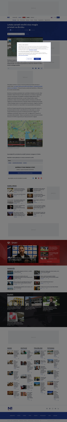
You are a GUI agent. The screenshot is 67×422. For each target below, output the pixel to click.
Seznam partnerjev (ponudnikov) (23, 55)
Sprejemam (37, 58)
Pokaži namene (29, 58)
